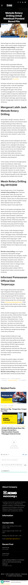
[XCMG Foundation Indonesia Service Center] (9, 5)
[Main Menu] (2, 5)
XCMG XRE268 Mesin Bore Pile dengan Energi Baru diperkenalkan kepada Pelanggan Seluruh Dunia (13, 431)
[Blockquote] (13, 465)
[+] (21, 464)
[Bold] (2, 465)
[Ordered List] (10, 465)
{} (19, 464)
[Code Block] (15, 465)
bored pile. (16, 79)
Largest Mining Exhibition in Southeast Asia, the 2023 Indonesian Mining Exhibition (13, 562)
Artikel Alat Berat (13, 380)
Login (25, 454)
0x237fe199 (5, 547)
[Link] (17, 465)
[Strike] (8, 465)
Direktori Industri (5, 584)
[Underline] (6, 465)
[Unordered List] (12, 465)
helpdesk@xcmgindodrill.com (13, 538)
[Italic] (4, 465)
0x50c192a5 (5, 553)
